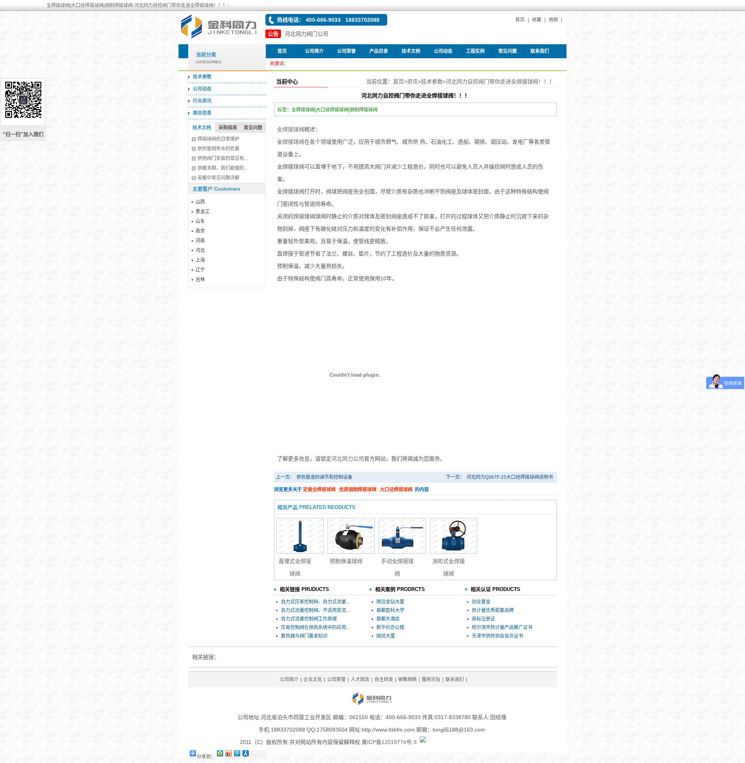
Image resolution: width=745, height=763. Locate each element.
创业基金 (481, 602)
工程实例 (475, 51)
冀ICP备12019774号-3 (389, 742)
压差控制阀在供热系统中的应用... (315, 627)
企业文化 (312, 679)
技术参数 (202, 77)
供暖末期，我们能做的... (223, 168)
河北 (200, 250)
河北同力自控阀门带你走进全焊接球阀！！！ (500, 81)
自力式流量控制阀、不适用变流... (315, 610)
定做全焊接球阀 (319, 489)
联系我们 (539, 51)
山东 (200, 221)
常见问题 (507, 51)
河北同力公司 (347, 458)
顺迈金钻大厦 (390, 602)
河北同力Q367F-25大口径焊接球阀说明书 (509, 477)
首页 (520, 20)
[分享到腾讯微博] (236, 753)
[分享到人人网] (245, 753)
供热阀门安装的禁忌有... (223, 158)
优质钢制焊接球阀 (357, 489)
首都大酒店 (388, 619)
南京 (200, 231)
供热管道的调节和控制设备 (324, 477)
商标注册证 (483, 619)
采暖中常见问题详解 (218, 178)
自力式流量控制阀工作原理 (309, 619)
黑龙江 (203, 211)
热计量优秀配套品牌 (493, 610)
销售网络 (407, 679)
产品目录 (378, 51)
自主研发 (383, 679)
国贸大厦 (385, 636)
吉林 (200, 279)
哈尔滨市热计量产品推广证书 (502, 627)
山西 (200, 202)
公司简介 (314, 51)
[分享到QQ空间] (219, 753)
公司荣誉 (346, 51)
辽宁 (200, 270)
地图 (553, 20)
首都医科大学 (390, 610)
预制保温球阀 (346, 561)
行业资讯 (202, 101)
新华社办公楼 (390, 627)
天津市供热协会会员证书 (497, 636)
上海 (200, 260)
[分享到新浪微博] (228, 753)
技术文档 (411, 51)
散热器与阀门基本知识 (304, 636)
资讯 (412, 81)
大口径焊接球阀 (396, 489)
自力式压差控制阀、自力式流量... (315, 602)
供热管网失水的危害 (218, 148)
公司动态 (443, 51)
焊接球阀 (293, 142)
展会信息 (202, 113)
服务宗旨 (431, 679)
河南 (200, 240)
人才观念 (360, 679)
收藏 (536, 20)
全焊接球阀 (290, 129)
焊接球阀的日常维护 (218, 139)
